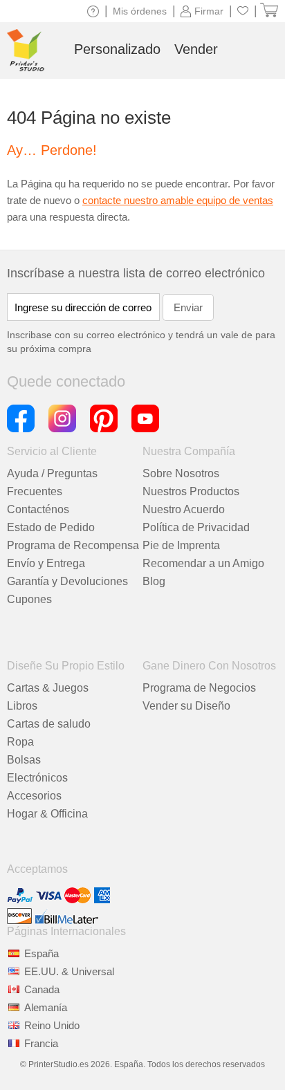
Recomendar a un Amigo (203, 563)
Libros (22, 706)
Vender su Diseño (186, 706)
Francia (41, 1043)
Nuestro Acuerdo (183, 509)
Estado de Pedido (51, 527)
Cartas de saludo (49, 724)
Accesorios (34, 796)
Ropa (20, 742)
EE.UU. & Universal (69, 971)
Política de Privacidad (196, 527)
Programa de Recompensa (73, 545)
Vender (196, 49)
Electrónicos (37, 778)
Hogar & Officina (47, 814)
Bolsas (24, 760)
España (41, 953)
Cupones (29, 599)
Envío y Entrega (46, 563)
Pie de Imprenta (181, 545)
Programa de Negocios (199, 688)
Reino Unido (52, 1025)
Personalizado (117, 49)
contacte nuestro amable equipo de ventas (177, 200)
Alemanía (45, 1007)
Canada (41, 989)
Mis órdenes (140, 11)
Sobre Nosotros (180, 473)
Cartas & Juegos (48, 688)
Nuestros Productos (190, 491)
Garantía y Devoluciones (67, 581)
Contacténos (38, 509)
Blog (153, 581)
